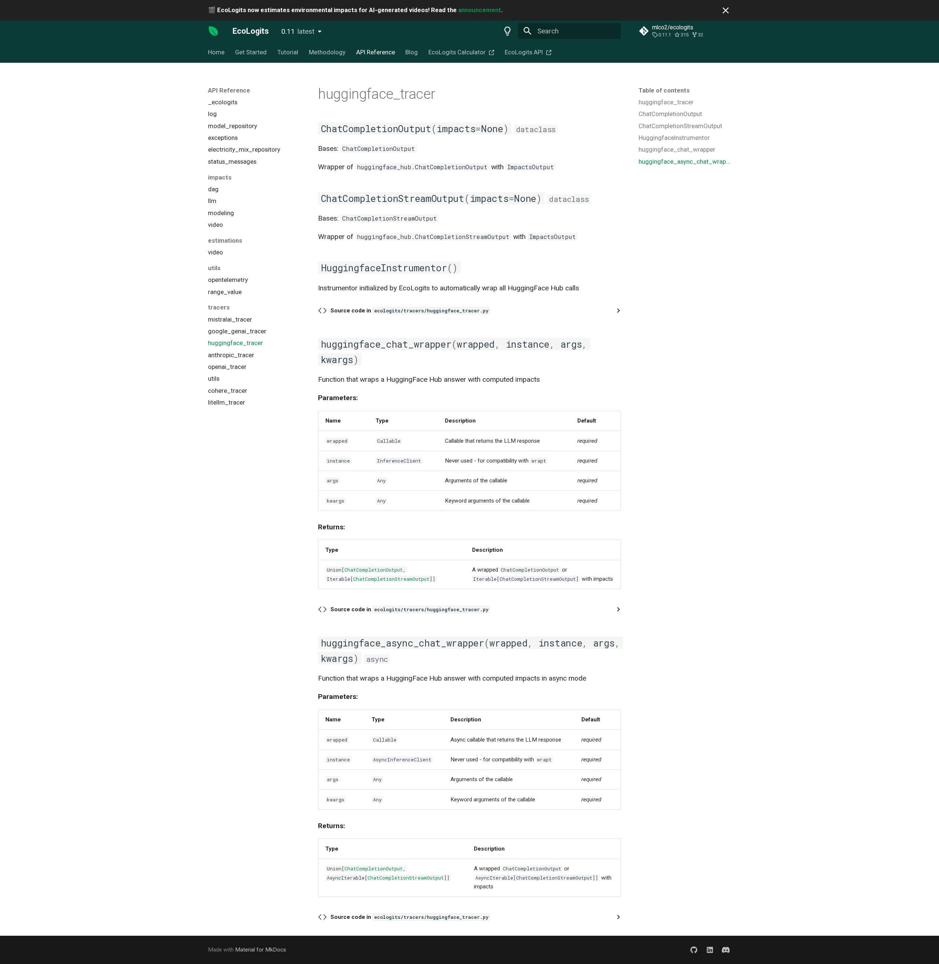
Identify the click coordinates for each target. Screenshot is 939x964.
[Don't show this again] (725, 10)
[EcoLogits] (213, 31)
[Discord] (725, 950)
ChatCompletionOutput (373, 569)
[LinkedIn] (710, 950)
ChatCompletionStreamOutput (391, 579)
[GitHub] (694, 950)
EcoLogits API (524, 52)
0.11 (297, 31)
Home (216, 52)
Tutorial (287, 52)
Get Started (251, 52)
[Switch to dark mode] (507, 31)
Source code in (409, 310)
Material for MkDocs (260, 949)
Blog (411, 52)
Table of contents (664, 90)
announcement (479, 10)
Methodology (327, 52)
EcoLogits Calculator (457, 52)
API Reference (375, 52)
